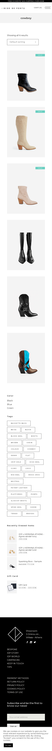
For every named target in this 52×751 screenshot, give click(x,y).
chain (30, 442)
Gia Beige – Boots (17, 134)
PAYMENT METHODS (18, 678)
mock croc (34, 475)
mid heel (15, 475)
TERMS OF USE (15, 692)
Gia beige (13, 191)
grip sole (16, 462)
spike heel (16, 507)
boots (34, 436)
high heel (35, 462)
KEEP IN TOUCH (15, 663)
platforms (16, 494)
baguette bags (19, 423)
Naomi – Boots (16, 247)
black (28, 430)
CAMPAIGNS (13, 660)
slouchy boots (19, 501)
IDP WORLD (13, 656)
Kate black (13, 304)
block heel (17, 436)
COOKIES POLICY (16, 689)
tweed (14, 513)
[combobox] (23, 42)
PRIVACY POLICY (15, 685)
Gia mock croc (15, 78)
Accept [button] (8, 745)
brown (14, 442)
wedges (30, 513)
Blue (9, 404)
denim (14, 455)
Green (10, 408)
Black (10, 400)
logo (28, 468)
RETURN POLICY (15, 682)
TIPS (9, 667)
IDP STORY (13, 653)
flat (28, 455)
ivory (14, 468)
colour (15, 449)
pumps (34, 494)
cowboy (31, 449)
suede (33, 507)
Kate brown (14, 360)
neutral (15, 481)
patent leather (19, 488)
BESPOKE (12, 649)
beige (14, 430)
